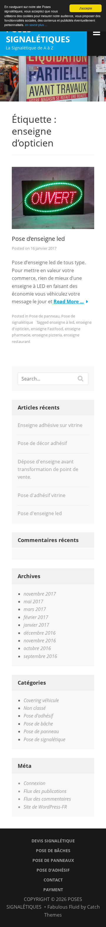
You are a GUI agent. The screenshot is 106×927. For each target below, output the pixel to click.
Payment (53, 889)
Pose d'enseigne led (38, 239)
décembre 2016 (40, 633)
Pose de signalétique (44, 739)
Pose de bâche (38, 723)
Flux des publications (45, 791)
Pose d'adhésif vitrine (41, 495)
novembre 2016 (40, 640)
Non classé (35, 708)
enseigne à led (61, 322)
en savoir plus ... (36, 24)
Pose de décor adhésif (42, 443)
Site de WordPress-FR (45, 807)
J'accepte (85, 8)
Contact (53, 880)
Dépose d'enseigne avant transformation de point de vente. (48, 469)
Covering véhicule (41, 700)
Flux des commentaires (47, 799)
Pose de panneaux (53, 860)
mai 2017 (33, 601)
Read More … (69, 301)
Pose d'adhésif (38, 715)
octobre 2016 (37, 648)
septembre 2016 (40, 656)
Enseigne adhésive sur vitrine (50, 425)
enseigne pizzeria (47, 335)
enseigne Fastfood (47, 328)
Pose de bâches (53, 850)
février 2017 (36, 617)
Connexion (34, 783)
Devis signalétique (53, 841)
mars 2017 (35, 609)
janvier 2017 (36, 625)
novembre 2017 (40, 594)
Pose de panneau (44, 316)
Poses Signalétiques (38, 34)
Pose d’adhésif (53, 870)
